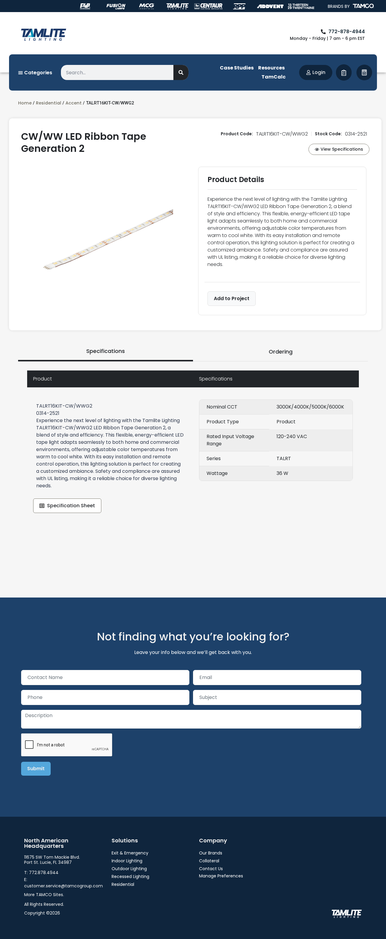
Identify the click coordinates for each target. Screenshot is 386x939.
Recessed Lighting (130, 876)
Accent (73, 103)
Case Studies (237, 67)
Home (25, 103)
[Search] (180, 72)
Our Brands (210, 853)
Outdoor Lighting (129, 869)
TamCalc (273, 76)
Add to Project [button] (231, 298)
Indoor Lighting (127, 861)
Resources (271, 67)
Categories (37, 72)
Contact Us (211, 869)
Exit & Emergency (130, 853)
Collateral (209, 861)
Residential (48, 103)
